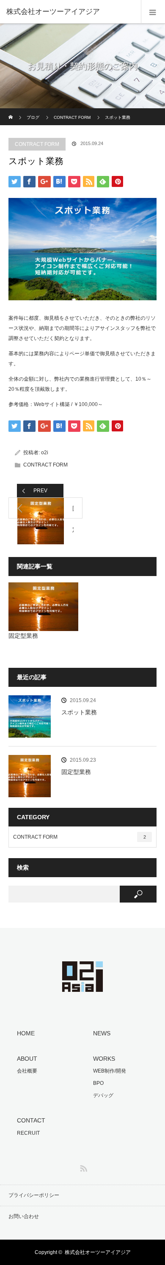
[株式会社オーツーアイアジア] (69, 12)
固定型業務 (23, 635)
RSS (82, 1167)
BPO (98, 1083)
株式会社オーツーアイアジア (98, 1252)
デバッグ (103, 1095)
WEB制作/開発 (109, 1071)
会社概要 (27, 1071)
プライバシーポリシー (33, 1195)
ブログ (33, 117)
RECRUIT (28, 1133)
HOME (26, 1033)
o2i (44, 453)
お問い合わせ (23, 1216)
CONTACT (31, 1120)
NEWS (101, 1033)
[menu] (153, 12)
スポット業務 (79, 712)
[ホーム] (11, 111)
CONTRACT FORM (72, 117)
